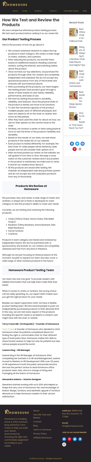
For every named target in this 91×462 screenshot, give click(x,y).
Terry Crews (8, 329)
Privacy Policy (40, 433)
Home (15, 11)
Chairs (24, 11)
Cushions (53, 11)
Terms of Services (42, 429)
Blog (85, 11)
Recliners (38, 11)
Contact (37, 421)
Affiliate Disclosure (42, 437)
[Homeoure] (14, 3)
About (36, 410)
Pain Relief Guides (71, 11)
